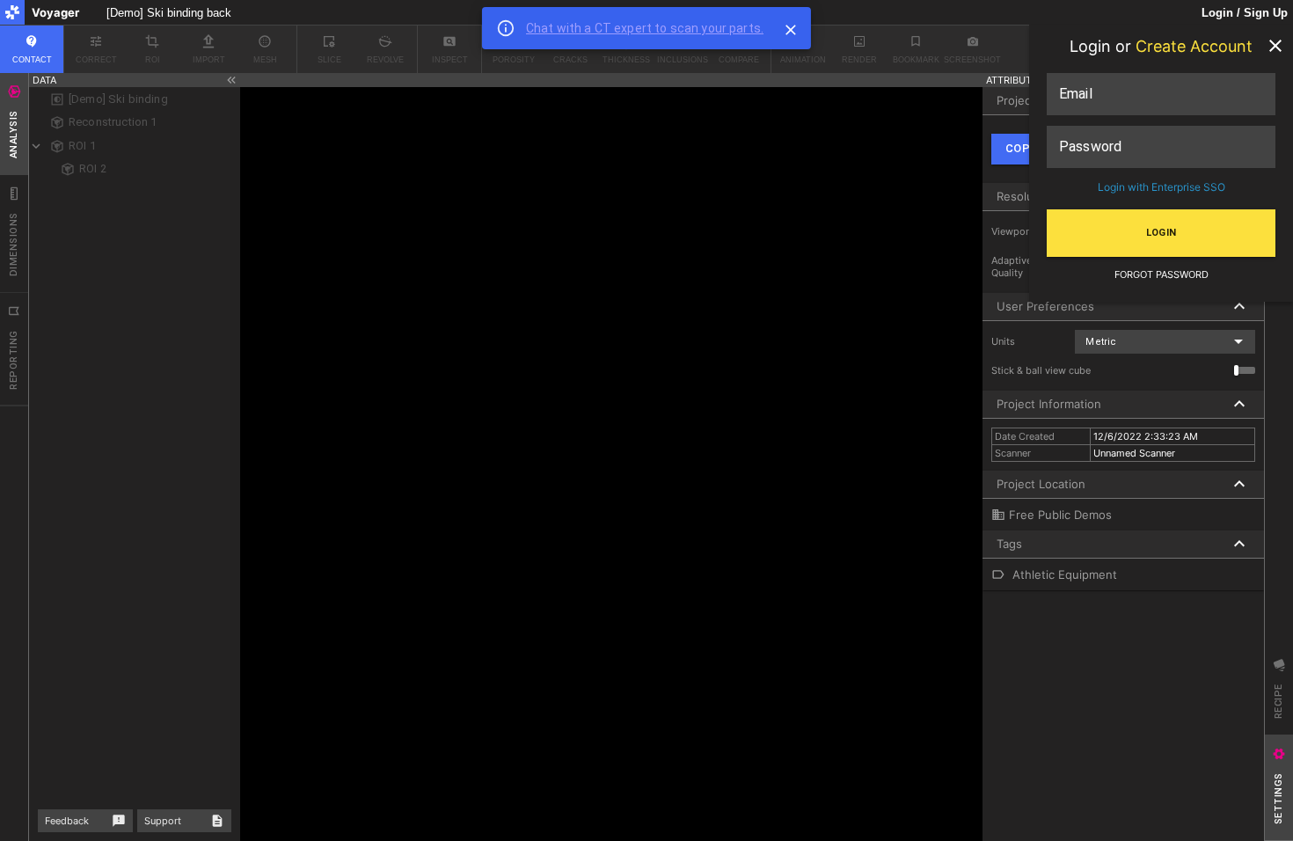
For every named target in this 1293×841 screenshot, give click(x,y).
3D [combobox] (913, 80)
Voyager (55, 12)
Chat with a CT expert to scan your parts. (644, 28)
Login (1161, 232)
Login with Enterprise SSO (1161, 187)
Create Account (1194, 46)
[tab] (14, 124)
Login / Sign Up (1245, 12)
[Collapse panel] (231, 80)
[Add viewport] (967, 80)
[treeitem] (134, 99)
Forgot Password (1161, 275)
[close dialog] (1275, 45)
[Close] (791, 30)
